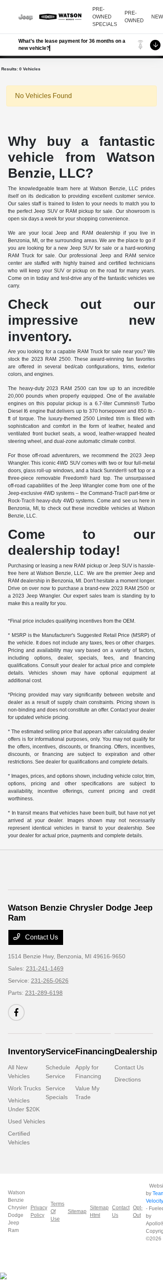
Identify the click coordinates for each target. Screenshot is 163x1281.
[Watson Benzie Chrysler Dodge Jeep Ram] (50, 16)
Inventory (27, 1051)
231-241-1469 (45, 968)
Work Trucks (24, 1088)
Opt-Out (138, 1211)
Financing (95, 1051)
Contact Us (40, 937)
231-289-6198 (44, 992)
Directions (128, 1079)
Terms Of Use (57, 1211)
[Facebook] (16, 1012)
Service (60, 1051)
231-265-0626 (50, 980)
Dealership (136, 1051)
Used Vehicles (26, 1121)
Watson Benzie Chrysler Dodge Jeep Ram (17, 1211)
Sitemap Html (99, 1211)
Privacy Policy (39, 1211)
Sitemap (77, 1211)
